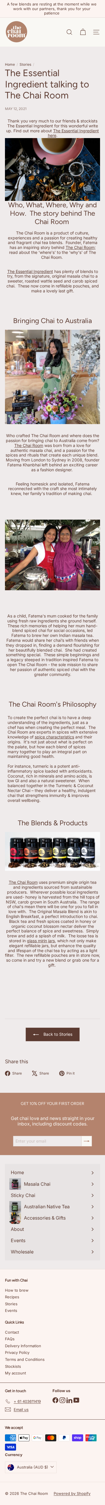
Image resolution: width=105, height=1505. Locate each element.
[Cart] (83, 32)
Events (11, 1310)
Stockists (13, 1366)
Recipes (12, 1297)
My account (15, 1373)
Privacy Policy (17, 1352)
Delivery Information (23, 1345)
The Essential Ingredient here (73, 133)
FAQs (10, 1339)
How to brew (17, 1290)
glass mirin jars (41, 940)
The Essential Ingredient (30, 271)
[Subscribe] (86, 1141)
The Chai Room (80, 247)
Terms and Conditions (25, 1359)
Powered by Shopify (72, 1493)
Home (10, 65)
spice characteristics (54, 736)
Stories (25, 65)
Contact (12, 1332)
